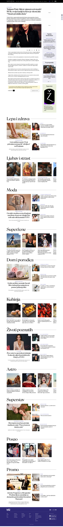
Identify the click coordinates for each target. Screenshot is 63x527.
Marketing (36, 513)
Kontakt (36, 520)
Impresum (36, 514)
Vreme (30, 517)
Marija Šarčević (47, 105)
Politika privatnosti (38, 517)
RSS (35, 519)
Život (7, 517)
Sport (8, 514)
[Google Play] (52, 516)
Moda (25, 1)
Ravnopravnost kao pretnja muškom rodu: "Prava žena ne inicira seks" (48, 108)
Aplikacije (36, 518)
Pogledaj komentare (35, 90)
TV (29, 514)
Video (30, 513)
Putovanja (15, 514)
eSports (23, 513)
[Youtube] (55, 509)
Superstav (45, 1)
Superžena (15, 517)
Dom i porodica (37, 1)
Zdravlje (15, 513)
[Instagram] (53, 509)
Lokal (22, 517)
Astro (42, 1)
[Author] (49, 96)
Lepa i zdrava (17, 1)
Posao (8, 458)
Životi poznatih (29, 1)
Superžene (32, 1)
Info (7, 513)
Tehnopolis (23, 514)
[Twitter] (52, 509)
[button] (48, 81)
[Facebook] (50, 509)
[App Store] (52, 519)
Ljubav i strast (22, 1)
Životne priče (9, 7)
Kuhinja (40, 1)
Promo (19, 491)
